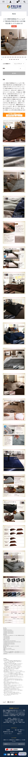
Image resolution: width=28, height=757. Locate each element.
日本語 (17, 749)
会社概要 (8, 729)
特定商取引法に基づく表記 (8, 731)
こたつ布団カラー (7, 63)
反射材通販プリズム (13, 752)
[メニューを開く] (3, 2)
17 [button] (11, 59)
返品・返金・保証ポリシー (20, 729)
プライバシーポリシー (8, 733)
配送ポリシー (19, 733)
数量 (4, 68)
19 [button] (14, 59)
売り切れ (14, 73)
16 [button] (9, 59)
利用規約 (20, 731)
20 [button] (16, 59)
